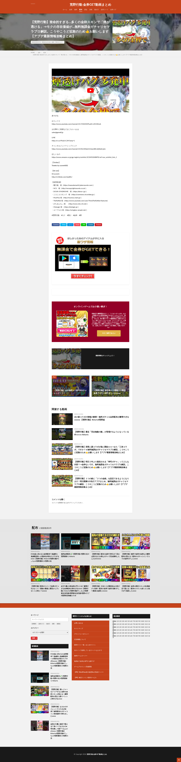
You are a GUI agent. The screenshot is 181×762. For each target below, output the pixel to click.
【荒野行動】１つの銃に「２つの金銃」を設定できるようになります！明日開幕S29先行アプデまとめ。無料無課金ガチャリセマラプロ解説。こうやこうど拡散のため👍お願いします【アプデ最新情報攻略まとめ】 (101, 483)
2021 (114, 636)
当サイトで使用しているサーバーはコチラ (88, 650)
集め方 (96, 9)
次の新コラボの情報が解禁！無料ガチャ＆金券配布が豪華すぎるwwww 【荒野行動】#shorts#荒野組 (101, 418)
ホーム (65, 9)
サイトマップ (78, 628)
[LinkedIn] (90, 224)
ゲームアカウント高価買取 (83, 666)
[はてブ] (70, 224)
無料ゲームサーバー (80, 656)
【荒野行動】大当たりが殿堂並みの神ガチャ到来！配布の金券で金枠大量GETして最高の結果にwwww (105, 588)
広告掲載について (80, 639)
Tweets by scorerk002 (60, 165)
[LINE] (83, 224)
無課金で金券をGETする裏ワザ (84, 661)
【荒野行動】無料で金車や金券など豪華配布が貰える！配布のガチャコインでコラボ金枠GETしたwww (136, 556)
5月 (128, 621)
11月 (146, 624)
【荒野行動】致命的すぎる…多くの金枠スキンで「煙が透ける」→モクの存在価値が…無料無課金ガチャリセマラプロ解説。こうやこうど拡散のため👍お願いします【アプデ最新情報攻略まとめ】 (87, 54)
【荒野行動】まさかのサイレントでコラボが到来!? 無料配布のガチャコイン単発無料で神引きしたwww (59, 711)
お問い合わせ (78, 623)
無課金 (58, 623)
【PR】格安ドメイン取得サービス (85, 677)
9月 (139, 624)
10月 (142, 624)
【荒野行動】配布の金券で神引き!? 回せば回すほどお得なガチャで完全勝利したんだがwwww (105, 556)
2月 (120, 621)
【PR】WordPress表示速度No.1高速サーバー (89, 672)
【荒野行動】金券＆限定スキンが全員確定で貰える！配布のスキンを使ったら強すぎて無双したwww (136, 588)
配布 (80, 9)
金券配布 (34, 623)
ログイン (71, 502)
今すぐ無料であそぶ (108, 333)
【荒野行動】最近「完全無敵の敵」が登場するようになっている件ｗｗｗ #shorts (101, 433)
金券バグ (113, 9)
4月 (126, 621)
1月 (118, 621)
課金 (85, 9)
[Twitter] (63, 224)
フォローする (105, 358)
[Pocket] (77, 224)
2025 (114, 624)
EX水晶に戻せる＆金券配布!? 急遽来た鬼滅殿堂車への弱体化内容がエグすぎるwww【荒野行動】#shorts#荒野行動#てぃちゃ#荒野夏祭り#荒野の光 (45, 557)
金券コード (104, 9)
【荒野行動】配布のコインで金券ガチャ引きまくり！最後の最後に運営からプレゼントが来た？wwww (45, 588)
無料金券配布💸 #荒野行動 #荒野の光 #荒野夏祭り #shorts (75, 555)
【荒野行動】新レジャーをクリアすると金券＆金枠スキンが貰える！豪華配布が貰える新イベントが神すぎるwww (59, 694)
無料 (75, 9)
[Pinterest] (98, 224)
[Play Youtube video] (90, 90)
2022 (114, 633)
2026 (114, 621)
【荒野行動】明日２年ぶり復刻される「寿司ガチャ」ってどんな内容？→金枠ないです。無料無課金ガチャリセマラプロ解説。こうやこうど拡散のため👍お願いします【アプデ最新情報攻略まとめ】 (101, 466)
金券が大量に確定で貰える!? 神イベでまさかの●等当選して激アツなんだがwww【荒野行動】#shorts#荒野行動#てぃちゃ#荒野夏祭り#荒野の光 (59, 731)
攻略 (90, 9)
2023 (114, 630)
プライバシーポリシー (81, 634)
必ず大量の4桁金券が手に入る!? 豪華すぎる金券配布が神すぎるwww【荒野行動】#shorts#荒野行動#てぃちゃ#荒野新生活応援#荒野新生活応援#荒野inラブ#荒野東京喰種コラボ (75, 590)
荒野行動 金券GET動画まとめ (90, 4)
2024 (114, 627)
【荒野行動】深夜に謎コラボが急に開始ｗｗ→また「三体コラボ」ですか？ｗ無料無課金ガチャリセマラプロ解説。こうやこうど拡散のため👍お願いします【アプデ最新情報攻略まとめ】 (101, 450)
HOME (33, 52)
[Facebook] (56, 224)
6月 (131, 621)
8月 (137, 621)
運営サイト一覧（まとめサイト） (85, 645)
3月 (123, 621)
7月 (134, 621)
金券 (70, 9)
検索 (33, 638)
